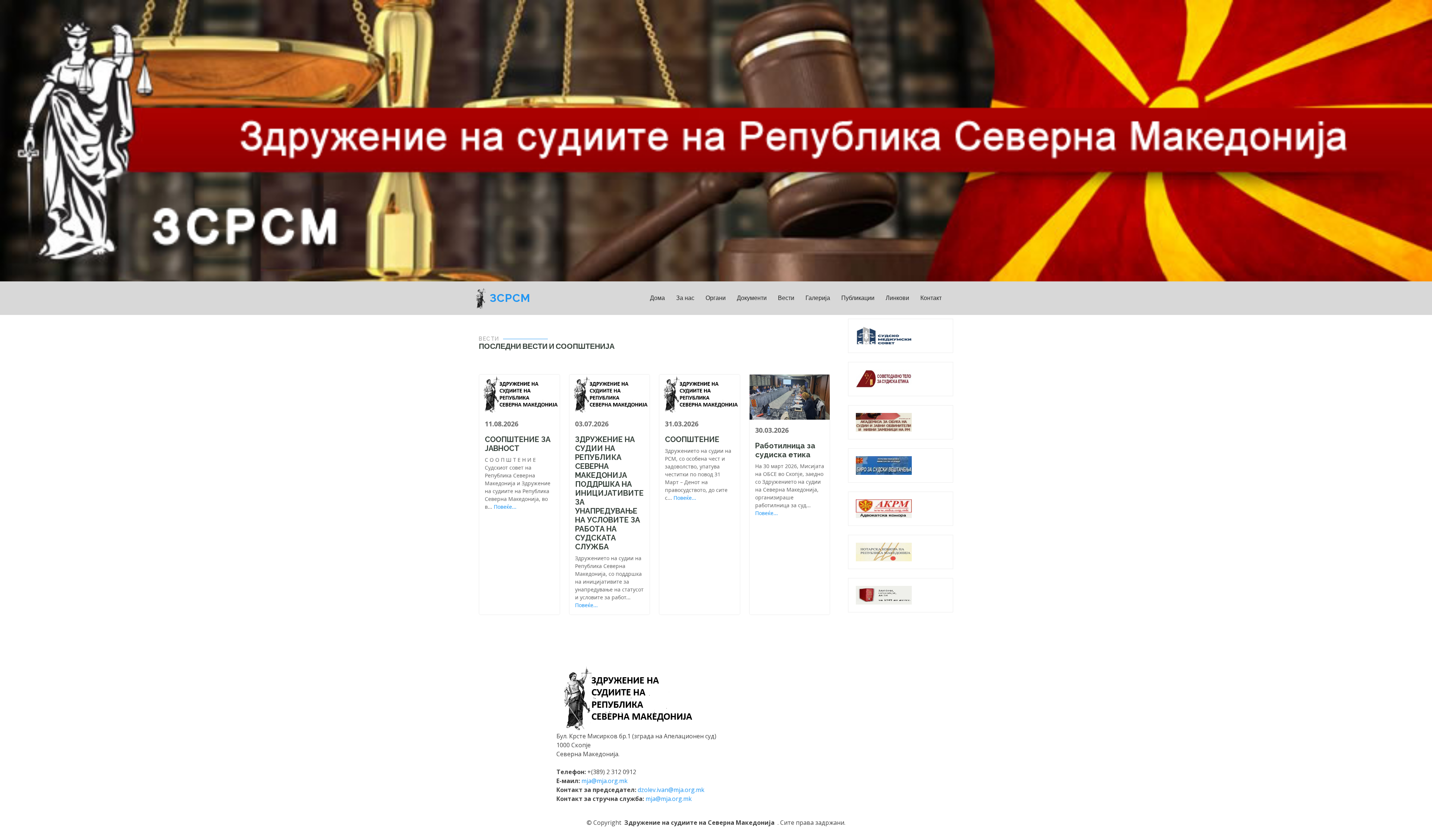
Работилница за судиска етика (785, 450)
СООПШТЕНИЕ (692, 439)
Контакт (931, 298)
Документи (752, 298)
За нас (685, 298)
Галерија (818, 298)
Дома (657, 298)
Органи (716, 298)
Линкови (897, 298)
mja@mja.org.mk (604, 781)
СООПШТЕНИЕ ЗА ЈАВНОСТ (517, 444)
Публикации (857, 298)
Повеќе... (505, 506)
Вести (786, 298)
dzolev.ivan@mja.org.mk (671, 790)
